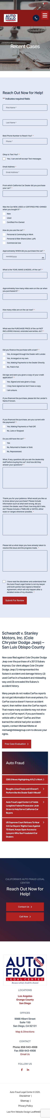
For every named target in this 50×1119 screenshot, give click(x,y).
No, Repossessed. (14, 451)
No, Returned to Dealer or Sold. (20, 447)
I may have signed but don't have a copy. (24, 386)
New (9, 214)
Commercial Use (14, 243)
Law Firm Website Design (18, 1111)
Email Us (25, 1054)
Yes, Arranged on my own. (18, 358)
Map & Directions (25, 1031)
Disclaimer (24, 1095)
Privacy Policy (25, 1105)
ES (46, 3)
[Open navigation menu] (44, 14)
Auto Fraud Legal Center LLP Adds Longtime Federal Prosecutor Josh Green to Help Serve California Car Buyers (22, 807)
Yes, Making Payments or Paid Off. (21, 426)
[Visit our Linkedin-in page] (28, 1070)
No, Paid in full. (13, 367)
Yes (8, 443)
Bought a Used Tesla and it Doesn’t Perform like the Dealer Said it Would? (23, 791)
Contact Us (23, 906)
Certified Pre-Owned (15, 222)
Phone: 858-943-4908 (25, 1047)
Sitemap (24, 1100)
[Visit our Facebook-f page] (22, 1070)
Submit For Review (14, 600)
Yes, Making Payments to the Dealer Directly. (26, 362)
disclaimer (24, 581)
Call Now (23, 916)
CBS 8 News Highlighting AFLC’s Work (24, 779)
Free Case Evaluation (15, 744)
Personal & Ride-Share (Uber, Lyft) (21, 239)
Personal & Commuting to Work (20, 234)
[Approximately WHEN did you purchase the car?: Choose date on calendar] (42, 258)
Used (9, 218)
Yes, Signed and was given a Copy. (21, 382)
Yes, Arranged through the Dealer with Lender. (26, 354)
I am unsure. (12, 390)
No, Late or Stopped (15, 431)
